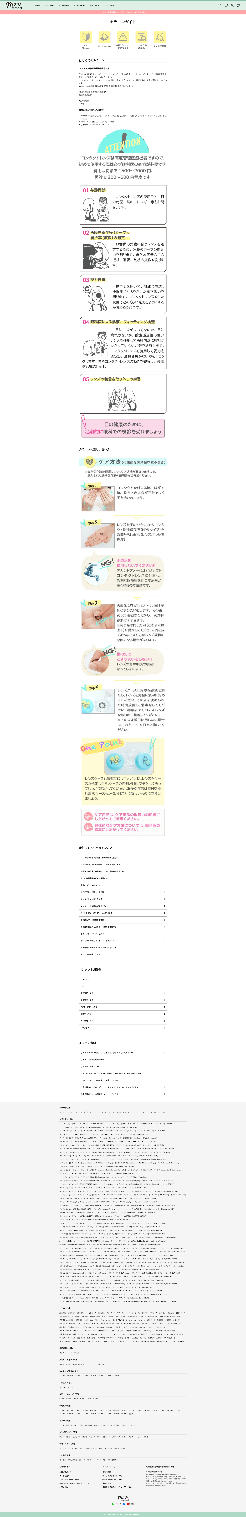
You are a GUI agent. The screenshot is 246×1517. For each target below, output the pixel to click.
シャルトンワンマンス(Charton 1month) (143, 1198)
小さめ (124, 1437)
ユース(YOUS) (64, 1277)
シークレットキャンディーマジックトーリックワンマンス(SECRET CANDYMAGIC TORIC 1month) (93, 1195)
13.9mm (70, 1414)
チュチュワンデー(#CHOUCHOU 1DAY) (161, 1205)
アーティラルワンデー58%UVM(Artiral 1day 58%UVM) (78, 1138)
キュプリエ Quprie (106, 1184)
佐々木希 (95, 1324)
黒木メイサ (151, 1320)
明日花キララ (143, 1313)
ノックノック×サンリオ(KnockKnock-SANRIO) (115, 1237)
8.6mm (75, 1399)
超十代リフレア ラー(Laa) (147, 1213)
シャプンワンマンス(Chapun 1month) (87, 1198)
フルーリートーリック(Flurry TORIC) (161, 1255)
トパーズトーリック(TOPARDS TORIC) (149, 1230)
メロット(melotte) (110, 1269)
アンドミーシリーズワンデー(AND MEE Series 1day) (139, 1149)
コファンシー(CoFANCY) (84, 1188)
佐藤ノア (119, 1324)
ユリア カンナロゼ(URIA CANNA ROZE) (158, 1277)
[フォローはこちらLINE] (113, 1504)
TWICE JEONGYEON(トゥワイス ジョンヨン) (75, 1331)
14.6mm (124, 1414)
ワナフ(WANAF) (173, 1301)
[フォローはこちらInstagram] (117, 1504)
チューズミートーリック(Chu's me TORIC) (127, 1209)
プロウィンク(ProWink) (67, 1259)
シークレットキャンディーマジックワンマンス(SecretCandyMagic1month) (153, 1191)
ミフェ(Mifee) (92, 1262)
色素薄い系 (88, 1425)
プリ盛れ (124, 1425)
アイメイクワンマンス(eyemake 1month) (73, 1141)
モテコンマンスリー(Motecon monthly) (72, 1273)
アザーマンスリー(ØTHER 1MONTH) (131, 1141)
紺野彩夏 (176, 1320)
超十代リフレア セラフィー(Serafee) (72, 1213)
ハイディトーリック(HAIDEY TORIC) (87, 1241)
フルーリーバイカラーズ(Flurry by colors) (103, 1255)
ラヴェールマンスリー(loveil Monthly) (136, 1280)
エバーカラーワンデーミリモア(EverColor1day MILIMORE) (126, 1163)
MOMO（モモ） (64, 1341)
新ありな (171, 1313)
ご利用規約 (106, 1472)
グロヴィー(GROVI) (66, 1188)
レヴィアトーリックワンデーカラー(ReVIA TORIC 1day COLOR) (81, 1301)
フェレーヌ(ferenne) (124, 1252)
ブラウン (62, 1112)
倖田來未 (160, 1320)
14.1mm (70, 1376)
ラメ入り (138, 1437)
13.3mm (147, 1410)
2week (70, 1353)
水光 (98, 1437)
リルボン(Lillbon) (104, 1287)
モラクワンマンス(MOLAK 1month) (143, 1273)
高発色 (146, 1437)
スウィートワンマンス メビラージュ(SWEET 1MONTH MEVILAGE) (135, 1202)
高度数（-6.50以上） (80, 1364)
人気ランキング (95, 5)
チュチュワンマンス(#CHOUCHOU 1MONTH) (75, 1209)
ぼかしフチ (76, 1437)
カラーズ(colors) (106, 1173)
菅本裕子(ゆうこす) (174, 1324)
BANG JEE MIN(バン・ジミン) (101, 1334)
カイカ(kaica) (94, 1173)
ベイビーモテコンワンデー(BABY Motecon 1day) (94, 1259)
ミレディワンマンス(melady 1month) (102, 1266)
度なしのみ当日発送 (74, 1460)
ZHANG (181, 1341)
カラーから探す (49, 5)
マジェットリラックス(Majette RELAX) (163, 1259)
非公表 (131, 1414)
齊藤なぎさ (63, 1324)
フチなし (71, 1387)
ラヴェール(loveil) (114, 1280)
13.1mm (131, 1410)
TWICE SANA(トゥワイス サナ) (158, 1327)
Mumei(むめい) (169, 1338)
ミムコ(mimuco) (126, 1262)
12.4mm (77, 1410)
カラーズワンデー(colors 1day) (124, 1173)
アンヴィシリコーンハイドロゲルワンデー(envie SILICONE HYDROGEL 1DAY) (87, 1145)
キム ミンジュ (106, 1320)
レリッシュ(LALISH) (141, 1291)
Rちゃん (109, 1313)
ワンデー (62, 1353)
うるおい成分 (73, 1448)
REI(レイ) (173, 1341)
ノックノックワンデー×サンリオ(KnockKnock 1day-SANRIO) (155, 1237)
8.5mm (68, 1399)
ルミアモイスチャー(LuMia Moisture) (88, 1127)
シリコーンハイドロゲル (88, 1448)
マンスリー (78, 1353)
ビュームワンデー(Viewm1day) (150, 1245)
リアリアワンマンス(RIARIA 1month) (164, 1284)
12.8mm (108, 1410)
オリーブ (126, 1112)
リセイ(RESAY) (64, 1287)
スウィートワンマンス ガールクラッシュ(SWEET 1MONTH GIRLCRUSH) (84, 1202)
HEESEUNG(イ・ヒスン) (98, 1316)
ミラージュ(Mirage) (66, 1266)
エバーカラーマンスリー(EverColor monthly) (164, 1163)
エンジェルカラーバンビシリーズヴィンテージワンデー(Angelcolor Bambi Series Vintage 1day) (92, 1170)
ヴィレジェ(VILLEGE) (123, 1152)
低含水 (123, 1448)
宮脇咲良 (151, 1338)
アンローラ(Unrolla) (167, 1149)
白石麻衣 (153, 1324)
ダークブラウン (85, 1112)
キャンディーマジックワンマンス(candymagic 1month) (128, 1181)
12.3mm (70, 1410)
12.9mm (116, 1410)
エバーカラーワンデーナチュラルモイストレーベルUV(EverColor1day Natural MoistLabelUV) (134, 1159)
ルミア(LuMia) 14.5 (66, 1127)
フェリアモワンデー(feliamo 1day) (172, 1248)
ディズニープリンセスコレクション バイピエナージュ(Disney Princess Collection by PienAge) (92, 1223)
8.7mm (82, 1399)
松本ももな (91, 1338)
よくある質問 (64, 1476)
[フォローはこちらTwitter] (121, 1504)
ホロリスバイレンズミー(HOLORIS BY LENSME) (131, 1259)
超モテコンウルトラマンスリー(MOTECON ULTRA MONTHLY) (124, 1216)
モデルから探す (64, 5)
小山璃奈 (168, 1320)
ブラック (103, 1112)
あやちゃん (153, 1313)
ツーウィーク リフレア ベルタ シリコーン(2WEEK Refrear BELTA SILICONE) (86, 1220)
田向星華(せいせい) (74, 1327)
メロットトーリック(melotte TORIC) (131, 1269)
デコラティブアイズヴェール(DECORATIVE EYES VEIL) (146, 1223)
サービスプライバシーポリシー (114, 1476)
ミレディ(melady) (81, 1266)
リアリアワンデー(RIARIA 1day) (138, 1284)
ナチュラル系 (64, 1425)
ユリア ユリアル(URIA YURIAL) (70, 1280)
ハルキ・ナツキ (83, 1334)
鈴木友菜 (80, 1313)
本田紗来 (62, 1338)
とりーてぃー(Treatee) (97, 1234)
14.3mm (85, 1376)
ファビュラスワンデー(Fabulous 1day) (72, 1248)
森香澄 (75, 1341)
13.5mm (162, 1410)
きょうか (142, 1320)
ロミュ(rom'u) (161, 1301)
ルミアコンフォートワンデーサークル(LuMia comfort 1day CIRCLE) (82, 1124)
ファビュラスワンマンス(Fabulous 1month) (103, 1248)
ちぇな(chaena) (98, 1327)
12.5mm (85, 1410)
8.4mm (61, 1399)
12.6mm (93, 1410)
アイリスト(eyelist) (96, 1141)
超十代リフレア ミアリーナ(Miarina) (123, 1213)
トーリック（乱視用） (97, 1364)
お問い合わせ (64, 1487)
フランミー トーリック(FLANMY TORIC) (172, 1252)
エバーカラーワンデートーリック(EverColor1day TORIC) (138, 1156)
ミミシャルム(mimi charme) (109, 1262)
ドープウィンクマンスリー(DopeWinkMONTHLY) (143, 1227)
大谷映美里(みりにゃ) (135, 1316)
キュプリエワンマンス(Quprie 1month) (128, 1184)
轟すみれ (143, 1327)
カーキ (118, 1112)
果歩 (178, 1316)
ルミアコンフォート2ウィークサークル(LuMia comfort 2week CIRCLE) (133, 1124)
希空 (74, 1334)
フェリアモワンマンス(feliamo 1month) (101, 1252)
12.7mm (100, 1410)
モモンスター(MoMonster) (97, 1273)
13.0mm (123, 1410)
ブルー (164, 1112)
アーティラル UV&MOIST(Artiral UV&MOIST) (136, 1134)
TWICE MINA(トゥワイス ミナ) (103, 1331)
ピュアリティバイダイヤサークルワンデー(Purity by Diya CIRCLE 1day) (112, 1245)
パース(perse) (107, 1241)
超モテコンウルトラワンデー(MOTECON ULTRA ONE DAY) (80, 1216)
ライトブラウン (73, 1112)
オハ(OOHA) (83, 1173)
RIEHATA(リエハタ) (148, 1341)
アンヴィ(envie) (151, 1141)
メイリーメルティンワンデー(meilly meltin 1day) (168, 1266)
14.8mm (108, 1376)
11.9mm (62, 1410)
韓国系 (103, 1425)
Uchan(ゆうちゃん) (86, 1341)
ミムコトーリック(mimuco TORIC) (146, 1262)
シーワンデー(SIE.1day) (138, 1195)
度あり (61, 1364)
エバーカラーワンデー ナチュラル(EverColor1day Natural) (79, 1159)
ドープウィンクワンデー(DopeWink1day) (109, 1227)
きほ (86, 1320)
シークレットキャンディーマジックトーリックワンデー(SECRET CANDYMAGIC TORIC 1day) (92, 1191)
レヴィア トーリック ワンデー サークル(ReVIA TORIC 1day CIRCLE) (130, 1301)
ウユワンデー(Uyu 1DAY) (68, 1156)
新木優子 (162, 1313)
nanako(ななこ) (148, 1331)
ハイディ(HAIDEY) (65, 1241)
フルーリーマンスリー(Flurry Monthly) (133, 1255)
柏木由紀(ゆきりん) (151, 1316)
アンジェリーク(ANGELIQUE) (153, 1145)
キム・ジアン (94, 1320)
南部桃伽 (159, 1331)
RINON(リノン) (162, 1341)
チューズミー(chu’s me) (101, 1209)
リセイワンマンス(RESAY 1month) (84, 1287)
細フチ (68, 1437)
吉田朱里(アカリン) (109, 1341)
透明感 (85, 1437)
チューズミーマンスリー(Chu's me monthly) (159, 1209)
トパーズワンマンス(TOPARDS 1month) (73, 1234)
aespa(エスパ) (114, 1316)
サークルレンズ (114, 1437)
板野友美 (84, 1316)
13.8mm (62, 1414)
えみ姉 (123, 1316)
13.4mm (154, 1410)
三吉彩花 (159, 1338)
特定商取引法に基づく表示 (112, 1479)
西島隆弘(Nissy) (169, 1331)
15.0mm (116, 1376)
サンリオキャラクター (131, 1324)
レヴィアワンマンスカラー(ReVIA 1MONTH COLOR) (149, 1294)
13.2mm (139, 1410)
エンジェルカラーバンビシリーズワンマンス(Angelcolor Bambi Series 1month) (155, 1170)
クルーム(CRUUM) (167, 1184)
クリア (171, 1112)
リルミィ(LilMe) (117, 1287)
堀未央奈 (180, 1334)
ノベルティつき (100, 1460)
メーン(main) (97, 1269)
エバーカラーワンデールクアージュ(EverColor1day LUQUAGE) (81, 1163)
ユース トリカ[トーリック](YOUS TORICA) (86, 1277)
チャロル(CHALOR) (138, 1205)
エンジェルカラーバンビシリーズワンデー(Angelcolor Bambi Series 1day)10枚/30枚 (105, 1166)
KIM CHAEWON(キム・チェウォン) (125, 1320)
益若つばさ (81, 1338)
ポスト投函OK (112, 1460)
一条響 (77, 1316)
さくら (79, 1324)
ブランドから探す (79, 5)
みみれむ (143, 1338)
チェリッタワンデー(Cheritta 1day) (117, 1205)
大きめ (131, 1437)
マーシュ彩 (71, 1338)
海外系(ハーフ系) (77, 1425)
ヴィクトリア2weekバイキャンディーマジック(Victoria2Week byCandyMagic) (86, 1152)
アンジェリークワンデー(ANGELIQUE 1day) (74, 1149)
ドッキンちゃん (91, 1313)
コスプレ (132, 1425)
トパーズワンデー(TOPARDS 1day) (71, 1230)
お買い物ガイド (65, 1472)
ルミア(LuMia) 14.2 (166, 1124)
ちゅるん (92, 1437)
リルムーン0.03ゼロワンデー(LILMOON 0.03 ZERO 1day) (79, 1291)
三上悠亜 (135, 1338)
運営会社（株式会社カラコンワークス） (117, 1487)
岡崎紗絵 (101, 1313)
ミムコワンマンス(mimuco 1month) (172, 1262)
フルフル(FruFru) (81, 1255)
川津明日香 (79, 1320)
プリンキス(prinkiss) (66, 1255)
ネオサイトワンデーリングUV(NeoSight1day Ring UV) (78, 1237)
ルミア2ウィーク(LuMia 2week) (114, 1127)
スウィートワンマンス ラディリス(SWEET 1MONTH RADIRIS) (81, 1205)
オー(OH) (73, 1173)
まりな (127, 1338)
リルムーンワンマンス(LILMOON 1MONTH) (116, 1291)
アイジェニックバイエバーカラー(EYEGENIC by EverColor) (120, 1138)
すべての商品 (35, 5)
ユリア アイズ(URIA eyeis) (112, 1277)
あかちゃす (132, 1313)
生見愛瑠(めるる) (65, 1334)
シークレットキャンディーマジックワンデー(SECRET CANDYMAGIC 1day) (121, 1188)
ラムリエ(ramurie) (157, 1280)
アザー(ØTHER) (110, 1141)
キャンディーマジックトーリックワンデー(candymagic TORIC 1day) (83, 1181)
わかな (128, 1341)
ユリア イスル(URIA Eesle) (133, 1277)
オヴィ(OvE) (63, 1173)
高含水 (116, 1448)
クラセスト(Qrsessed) (151, 1184)
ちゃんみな (109, 1327)
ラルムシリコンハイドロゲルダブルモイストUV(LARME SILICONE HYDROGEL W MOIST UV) (92, 1284)
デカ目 (110, 1425)
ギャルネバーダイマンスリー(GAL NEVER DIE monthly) (78, 1184)
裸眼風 (104, 1437)
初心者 (116, 1425)
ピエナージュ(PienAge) (158, 1241)
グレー (95, 1112)
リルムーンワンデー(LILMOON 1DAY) (138, 1287)
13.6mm (170, 1410)
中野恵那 (128, 1331)
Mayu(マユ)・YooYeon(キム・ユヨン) (110, 1338)
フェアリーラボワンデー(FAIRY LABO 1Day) (103, 1134)
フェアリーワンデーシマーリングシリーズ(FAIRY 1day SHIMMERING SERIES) (86, 1131)
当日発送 (62, 1460)
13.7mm (177, 1410)
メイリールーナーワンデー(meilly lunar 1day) (75, 1269)
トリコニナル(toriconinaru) (116, 1234)
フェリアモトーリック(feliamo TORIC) (72, 1252)
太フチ (61, 1437)
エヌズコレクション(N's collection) (104, 1156)
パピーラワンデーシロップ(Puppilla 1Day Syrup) (131, 1241)
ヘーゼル (111, 1112)
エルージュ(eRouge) (66, 1166)
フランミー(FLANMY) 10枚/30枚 (145, 1252)
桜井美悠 (87, 1324)
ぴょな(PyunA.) (133, 1334)
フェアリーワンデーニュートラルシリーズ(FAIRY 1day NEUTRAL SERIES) (142, 1131)
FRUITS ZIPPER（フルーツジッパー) (162, 1334)
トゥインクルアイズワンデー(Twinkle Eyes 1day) (76, 1227)
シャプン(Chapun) (65, 1198)
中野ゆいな (137, 1331)
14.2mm (77, 1376)
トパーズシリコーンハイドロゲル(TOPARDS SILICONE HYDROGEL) (110, 1230)
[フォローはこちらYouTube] (130, 1504)
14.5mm (101, 1376)
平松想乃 (144, 1334)
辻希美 (117, 1327)
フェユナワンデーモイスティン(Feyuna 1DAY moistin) (139, 1248)
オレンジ (142, 1112)
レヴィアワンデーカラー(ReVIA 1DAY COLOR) (75, 1294)
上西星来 (144, 1324)
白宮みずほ (162, 1324)
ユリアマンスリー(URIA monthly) (94, 1280)
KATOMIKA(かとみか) (167, 1316)
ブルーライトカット (105, 1448)
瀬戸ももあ (87, 1327)
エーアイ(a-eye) (84, 1156)
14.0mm (62, 1376)
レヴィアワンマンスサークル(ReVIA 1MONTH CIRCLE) (78, 1298)
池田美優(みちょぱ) (66, 1316)
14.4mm (93, 1376)
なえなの (119, 1331)
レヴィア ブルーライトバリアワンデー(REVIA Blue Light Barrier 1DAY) (124, 1298)
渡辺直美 (136, 1341)
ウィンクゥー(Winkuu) (140, 1152)
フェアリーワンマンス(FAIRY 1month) (72, 1134)
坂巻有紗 (72, 1324)
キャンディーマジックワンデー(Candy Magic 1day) (129, 1177)
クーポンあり (88, 1460)
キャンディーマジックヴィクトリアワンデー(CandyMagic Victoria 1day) (84, 1177)
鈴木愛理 (62, 1327)
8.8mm (89, 1399)
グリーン (134, 1112)
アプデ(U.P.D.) (132, 1127)
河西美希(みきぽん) (66, 1320)
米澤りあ (121, 1341)
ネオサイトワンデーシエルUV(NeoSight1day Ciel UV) (146, 1234)
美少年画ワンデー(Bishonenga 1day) (72, 1245)
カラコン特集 (109, 5)
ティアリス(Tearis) (121, 1220)
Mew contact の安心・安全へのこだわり (74, 1483)
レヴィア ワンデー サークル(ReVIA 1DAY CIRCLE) (111, 1294)
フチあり (62, 1387)
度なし (68, 1364)
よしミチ (98, 1341)
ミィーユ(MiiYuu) (65, 1262)
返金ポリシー (107, 1483)
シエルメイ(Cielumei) (178, 1195)
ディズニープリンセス (129, 1327)
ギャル (96, 1425)
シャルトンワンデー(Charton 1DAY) (114, 1198)
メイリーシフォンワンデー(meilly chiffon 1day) (133, 1266)
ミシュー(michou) (79, 1262)
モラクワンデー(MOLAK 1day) (118, 1273)
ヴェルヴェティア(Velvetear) (160, 1152)
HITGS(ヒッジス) (120, 1334)
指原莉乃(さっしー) (107, 1324)
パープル (157, 1112)
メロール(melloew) (152, 1269)
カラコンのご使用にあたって (70, 1479)
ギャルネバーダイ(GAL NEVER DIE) (162, 1181)
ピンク (150, 1112)
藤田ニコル (71, 1313)
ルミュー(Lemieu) (156, 1291)
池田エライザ (180, 1313)
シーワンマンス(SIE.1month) (159, 1195)
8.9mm (95, 1399)
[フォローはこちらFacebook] (124, 1504)
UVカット (62, 1448)
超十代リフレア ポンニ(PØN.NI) (98, 1213)
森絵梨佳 (62, 1313)
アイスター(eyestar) (150, 1138)
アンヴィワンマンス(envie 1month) (129, 1145)
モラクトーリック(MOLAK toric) (169, 1273)
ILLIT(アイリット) (120, 1313)
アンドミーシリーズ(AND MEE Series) (105, 1149)
